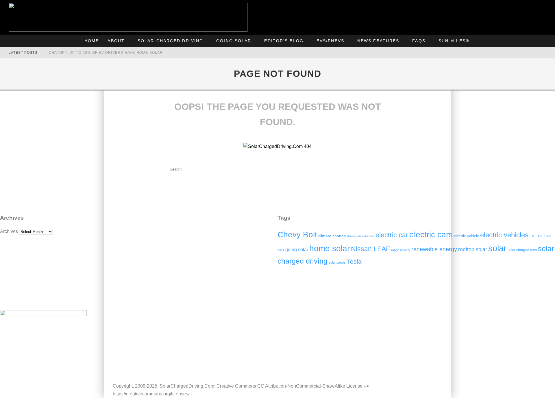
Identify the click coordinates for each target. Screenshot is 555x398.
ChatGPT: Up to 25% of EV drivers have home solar (106, 53)
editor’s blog (283, 40)
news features (378, 40)
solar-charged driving (170, 40)
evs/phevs (330, 40)
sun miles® (454, 40)
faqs (418, 40)
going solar (233, 40)
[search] (224, 169)
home (91, 40)
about (116, 40)
